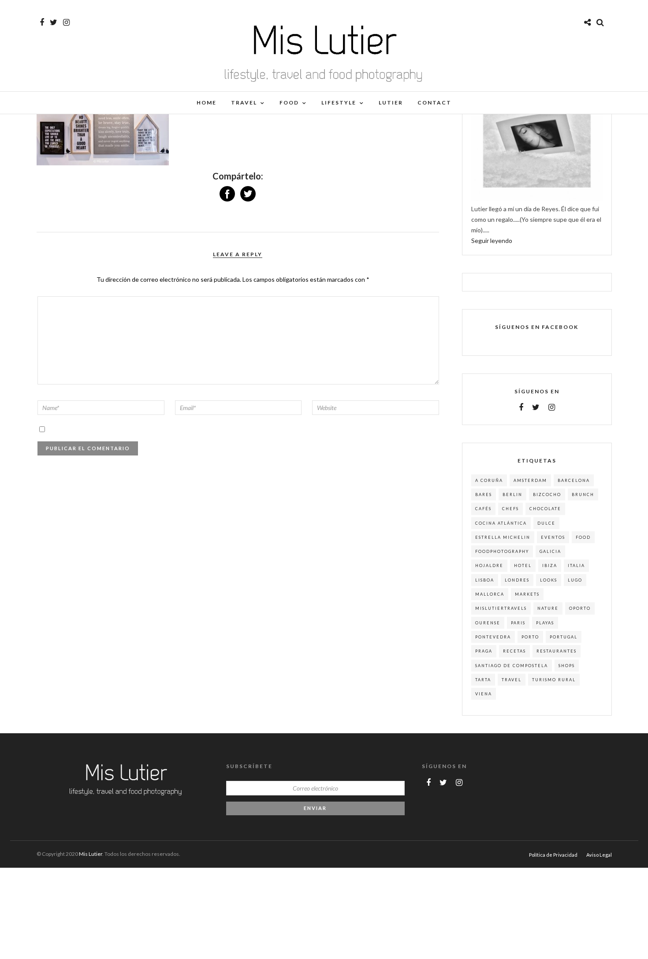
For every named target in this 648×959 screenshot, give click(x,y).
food (583, 537)
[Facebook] (521, 407)
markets (527, 594)
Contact (434, 102)
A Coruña (489, 480)
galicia (550, 551)
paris (518, 622)
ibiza (549, 565)
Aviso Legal (599, 855)
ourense (487, 622)
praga (483, 651)
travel (511, 679)
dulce (546, 523)
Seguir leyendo (491, 240)
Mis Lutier (90, 854)
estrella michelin (502, 537)
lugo (575, 580)
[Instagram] (66, 22)
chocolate (545, 508)
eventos (553, 537)
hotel (523, 565)
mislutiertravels (501, 608)
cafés (483, 508)
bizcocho (547, 494)
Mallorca (489, 594)
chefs (510, 508)
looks (548, 580)
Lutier (391, 102)
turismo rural (554, 679)
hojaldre (489, 565)
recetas (514, 651)
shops (567, 665)
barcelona (574, 480)
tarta (483, 679)
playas (545, 622)
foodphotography (502, 551)
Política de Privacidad (553, 855)
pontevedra (493, 636)
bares (483, 494)
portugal (563, 636)
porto (530, 636)
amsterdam (530, 480)
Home (206, 102)
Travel (244, 102)
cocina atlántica (501, 523)
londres (517, 580)
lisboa (484, 580)
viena (483, 693)
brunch (583, 494)
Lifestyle (338, 102)
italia (576, 565)
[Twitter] (536, 407)
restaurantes (556, 651)
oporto (580, 608)
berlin (512, 494)
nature (548, 608)
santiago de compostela (511, 665)
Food (289, 102)
